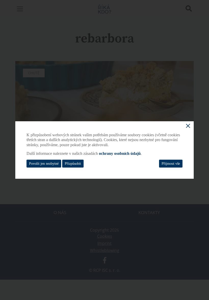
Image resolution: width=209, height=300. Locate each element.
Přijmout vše (171, 164)
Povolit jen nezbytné (44, 164)
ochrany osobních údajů (120, 153)
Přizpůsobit (73, 164)
